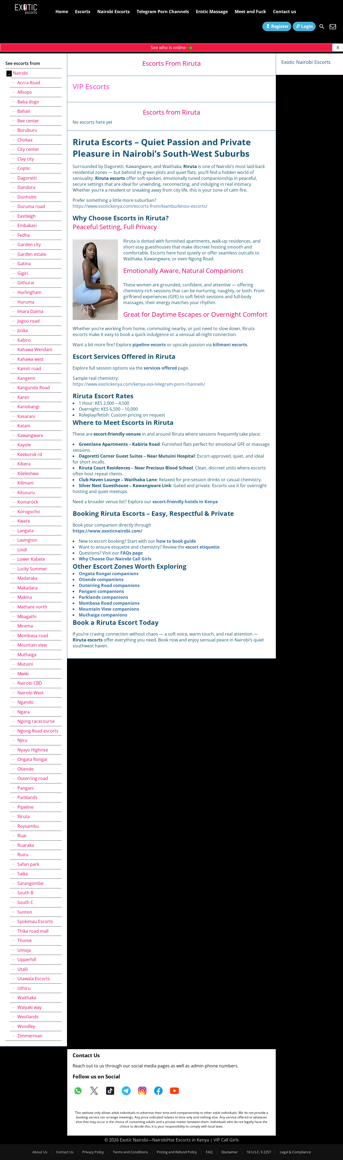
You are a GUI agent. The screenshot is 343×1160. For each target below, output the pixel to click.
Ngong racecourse (36, 721)
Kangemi (26, 378)
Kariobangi (28, 407)
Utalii (22, 969)
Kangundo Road (33, 388)
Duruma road (31, 206)
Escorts (82, 11)
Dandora (26, 187)
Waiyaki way (29, 1007)
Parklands (27, 797)
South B (25, 893)
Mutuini (25, 664)
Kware (23, 521)
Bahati (23, 111)
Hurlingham (29, 292)
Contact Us (64, 1152)
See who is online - (170, 47)
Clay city (25, 159)
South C (25, 902)
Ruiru (22, 855)
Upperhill (26, 959)
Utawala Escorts (33, 979)
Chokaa (24, 140)
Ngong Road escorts (37, 731)
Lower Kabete (31, 559)
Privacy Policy (93, 1152)
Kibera (24, 464)
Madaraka (27, 578)
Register (280, 26)
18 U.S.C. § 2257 (259, 1152)
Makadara (27, 588)
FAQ (209, 1152)
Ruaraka (25, 845)
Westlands (28, 1017)
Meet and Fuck (250, 11)
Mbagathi (26, 616)
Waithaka (26, 998)
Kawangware (30, 435)
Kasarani (26, 416)
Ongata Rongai (32, 759)
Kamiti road (29, 368)
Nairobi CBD (29, 683)
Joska (22, 330)
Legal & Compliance (295, 1152)
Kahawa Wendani (34, 349)
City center (28, 149)
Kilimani (25, 483)
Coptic (23, 168)
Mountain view (32, 645)
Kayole (24, 445)
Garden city (29, 244)
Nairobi (20, 73)
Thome (24, 940)
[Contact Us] (333, 26)
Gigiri (22, 273)
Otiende (25, 769)
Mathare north (32, 607)
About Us (39, 1152)
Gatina (24, 264)
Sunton (24, 912)
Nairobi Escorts (113, 11)
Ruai (21, 835)
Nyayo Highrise (32, 750)
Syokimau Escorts (35, 921)
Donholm (26, 197)
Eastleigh (26, 216)
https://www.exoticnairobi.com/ (108, 531)
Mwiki (23, 674)
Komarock (27, 502)
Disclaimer (229, 1152)
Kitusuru (26, 492)
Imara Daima (30, 311)
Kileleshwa (28, 473)
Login (307, 26)
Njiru (22, 740)
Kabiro (24, 340)
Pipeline (25, 807)
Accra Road (28, 83)
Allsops (24, 92)
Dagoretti (27, 178)
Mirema (25, 626)
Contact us (284, 11)
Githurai (25, 283)
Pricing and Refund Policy (177, 1152)
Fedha (23, 235)
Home (61, 11)
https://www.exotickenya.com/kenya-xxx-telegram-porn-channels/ (139, 384)
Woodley (26, 1026)
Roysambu (28, 826)
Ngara (23, 712)
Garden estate (31, 254)
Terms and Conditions (130, 1152)
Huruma (25, 302)
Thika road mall (33, 931)
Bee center (28, 121)
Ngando (25, 702)
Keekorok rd (29, 454)
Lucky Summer (32, 569)
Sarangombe (30, 883)
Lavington (27, 540)
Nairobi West (30, 693)
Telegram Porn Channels (163, 11)
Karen (23, 397)
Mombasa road (32, 636)
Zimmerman (29, 1036)
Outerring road (32, 778)
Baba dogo (28, 102)
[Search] (322, 26)
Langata (25, 531)
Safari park (28, 864)
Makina (24, 597)
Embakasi (27, 225)
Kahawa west (30, 359)
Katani (23, 426)
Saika (22, 874)
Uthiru (24, 988)
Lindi (22, 550)
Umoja (24, 950)
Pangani (25, 788)
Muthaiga (26, 655)
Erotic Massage (212, 11)
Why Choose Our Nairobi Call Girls (115, 559)
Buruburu (27, 130)
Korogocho (28, 512)
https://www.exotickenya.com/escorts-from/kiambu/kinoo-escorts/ (140, 206)
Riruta (23, 816)
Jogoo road (28, 321)
